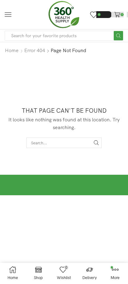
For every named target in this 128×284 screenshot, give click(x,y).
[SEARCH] (96, 142)
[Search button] (118, 35)
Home (12, 50)
